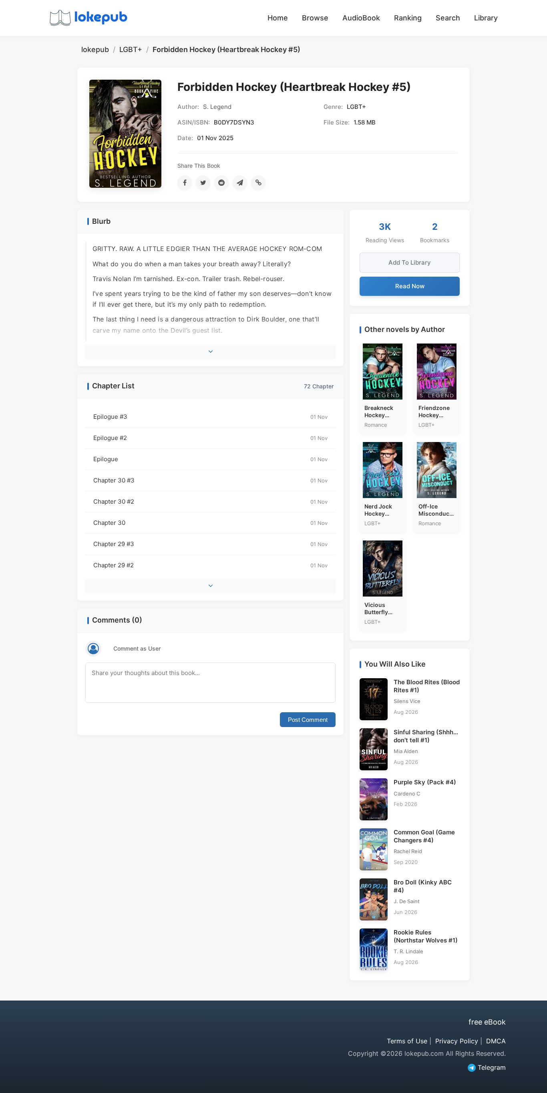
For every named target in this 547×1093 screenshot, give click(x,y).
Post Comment (308, 719)
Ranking (408, 18)
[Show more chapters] (210, 586)
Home (277, 18)
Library (486, 18)
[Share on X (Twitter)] (203, 182)
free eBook (487, 1022)
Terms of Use (407, 1041)
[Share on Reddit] (221, 182)
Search (448, 18)
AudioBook (361, 18)
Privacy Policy (456, 1041)
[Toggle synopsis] (210, 351)
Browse (315, 18)
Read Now (409, 286)
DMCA (496, 1041)
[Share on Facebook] (184, 182)
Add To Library (409, 262)
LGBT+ (130, 49)
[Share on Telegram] (240, 182)
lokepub (95, 49)
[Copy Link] (258, 182)
